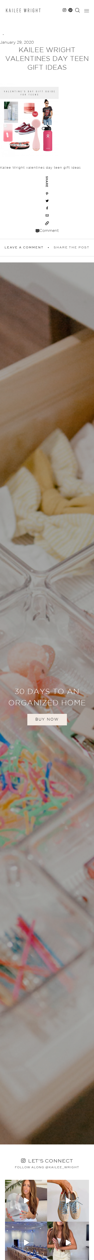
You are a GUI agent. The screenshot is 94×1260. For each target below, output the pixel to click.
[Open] (26, 1201)
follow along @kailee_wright (47, 1167)
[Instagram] (43, 1217)
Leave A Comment (24, 247)
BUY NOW (47, 719)
